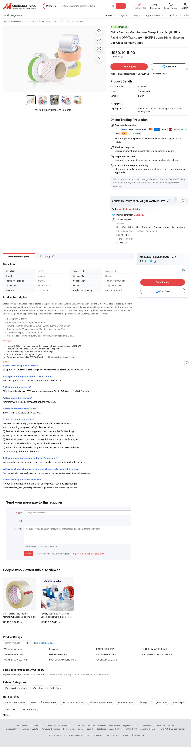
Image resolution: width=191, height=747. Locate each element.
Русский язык (68, 729)
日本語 (128, 729)
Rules (186, 15)
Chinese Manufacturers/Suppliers (60, 725)
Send (28, 553)
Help (136, 15)
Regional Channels (130, 725)
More (5, 714)
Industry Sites (114, 725)
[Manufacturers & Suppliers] (19, 6)
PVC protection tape (12, 649)
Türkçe (153, 729)
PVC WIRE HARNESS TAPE (15, 659)
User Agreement (112, 735)
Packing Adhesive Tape (16, 688)
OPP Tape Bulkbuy (29, 709)
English (26, 729)
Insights (171, 725)
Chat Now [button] (171, 66)
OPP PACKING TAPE (58, 654)
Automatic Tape (125, 702)
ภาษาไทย (144, 729)
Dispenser (53, 649)
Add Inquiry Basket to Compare (55, 110)
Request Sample (159, 74)
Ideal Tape (10, 709)
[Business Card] (183, 269)
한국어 (119, 729)
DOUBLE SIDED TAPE (105, 649)
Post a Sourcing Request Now (88, 553)
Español (35, 729)
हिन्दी (135, 729)
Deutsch (90, 729)
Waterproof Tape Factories (43, 702)
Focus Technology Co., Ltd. (76, 735)
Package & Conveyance (40, 21)
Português (46, 729)
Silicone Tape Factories (72, 702)
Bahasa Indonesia (178, 729)
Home (5, 21)
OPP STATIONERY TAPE (14, 654)
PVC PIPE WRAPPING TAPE (154, 649)
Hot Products (22, 725)
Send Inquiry (129, 66)
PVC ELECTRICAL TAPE (106, 659)
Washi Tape (38, 688)
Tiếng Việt (164, 729)
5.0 (142, 261)
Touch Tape (178, 702)
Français (56, 729)
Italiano (81, 729)
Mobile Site (160, 725)
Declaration (126, 735)
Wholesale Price (99, 725)
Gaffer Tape (55, 688)
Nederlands (101, 729)
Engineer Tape (160, 702)
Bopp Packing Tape (75, 21)
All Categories (13, 15)
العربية (111, 729)
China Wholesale (83, 725)
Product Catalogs (45, 642)
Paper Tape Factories (15, 702)
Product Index (147, 725)
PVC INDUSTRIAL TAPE (106, 654)
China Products (37, 725)
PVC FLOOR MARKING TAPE (62, 659)
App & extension (153, 15)
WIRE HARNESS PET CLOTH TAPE (157, 654)
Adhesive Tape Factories (100, 702)
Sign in (185, 7)
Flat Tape (143, 702)
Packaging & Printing (19, 21)
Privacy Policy (139, 735)
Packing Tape (59, 21)
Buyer (122, 15)
